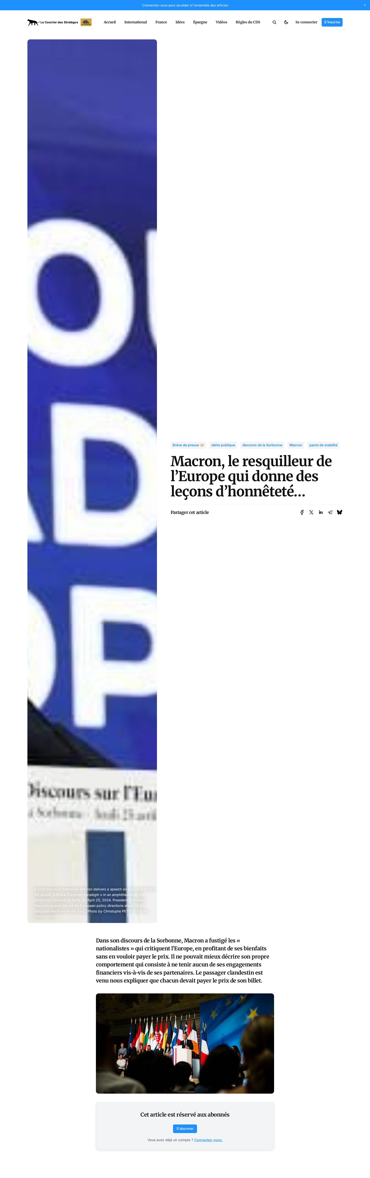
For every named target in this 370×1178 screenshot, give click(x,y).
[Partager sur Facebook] (302, 512)
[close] (364, 5)
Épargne (200, 22)
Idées (180, 22)
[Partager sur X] (311, 512)
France (161, 22)
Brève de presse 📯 (188, 445)
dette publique (223, 445)
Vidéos (221, 22)
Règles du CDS (248, 22)
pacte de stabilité (323, 445)
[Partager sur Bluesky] (339, 512)
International (135, 22)
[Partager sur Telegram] (330, 512)
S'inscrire (332, 22)
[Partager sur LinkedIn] (321, 512)
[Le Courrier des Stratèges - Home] (60, 22)
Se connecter (306, 22)
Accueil (110, 22)
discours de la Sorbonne (262, 445)
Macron (295, 445)
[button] (274, 22)
